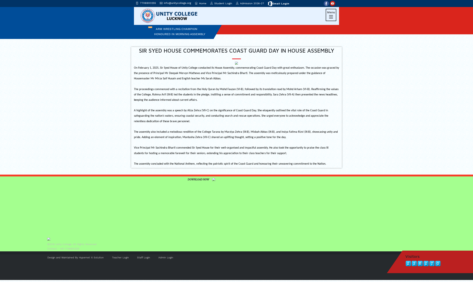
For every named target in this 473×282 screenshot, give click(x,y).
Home (202, 3)
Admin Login (165, 257)
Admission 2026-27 (252, 3)
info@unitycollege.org (177, 2)
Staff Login (143, 257)
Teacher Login (120, 257)
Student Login (223, 3)
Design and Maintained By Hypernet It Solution (75, 257)
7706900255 (148, 2)
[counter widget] (423, 263)
